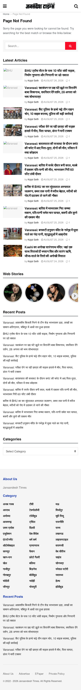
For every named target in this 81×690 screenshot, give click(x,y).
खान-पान (7, 557)
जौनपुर (6, 587)
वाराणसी (60, 545)
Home (6, 14)
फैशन (32, 551)
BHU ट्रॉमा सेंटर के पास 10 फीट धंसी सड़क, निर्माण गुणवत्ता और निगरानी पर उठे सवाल (50, 72)
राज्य (58, 527)
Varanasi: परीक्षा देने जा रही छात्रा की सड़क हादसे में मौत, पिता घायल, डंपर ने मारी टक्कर (50, 128)
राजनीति (60, 522)
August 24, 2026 (53, 261)
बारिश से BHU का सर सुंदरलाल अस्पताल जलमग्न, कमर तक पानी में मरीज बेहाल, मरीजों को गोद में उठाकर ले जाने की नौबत (51, 191)
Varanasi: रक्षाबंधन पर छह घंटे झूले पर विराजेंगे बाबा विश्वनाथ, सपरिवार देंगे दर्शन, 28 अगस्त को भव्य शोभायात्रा (51, 92)
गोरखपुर (7, 575)
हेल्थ (58, 581)
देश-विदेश (34, 533)
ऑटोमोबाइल (9, 545)
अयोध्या (6, 516)
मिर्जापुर (59, 510)
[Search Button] (76, 6)
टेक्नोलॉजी (34, 510)
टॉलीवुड (33, 516)
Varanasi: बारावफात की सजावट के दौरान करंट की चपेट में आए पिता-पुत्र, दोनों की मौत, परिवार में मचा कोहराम (51, 148)
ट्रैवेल (32, 522)
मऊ (57, 504)
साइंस (58, 557)
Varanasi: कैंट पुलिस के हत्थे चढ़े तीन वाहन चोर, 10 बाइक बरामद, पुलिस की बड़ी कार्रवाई (49, 111)
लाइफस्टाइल (62, 539)
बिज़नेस (33, 569)
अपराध (6, 510)
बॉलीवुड (33, 575)
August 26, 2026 (53, 80)
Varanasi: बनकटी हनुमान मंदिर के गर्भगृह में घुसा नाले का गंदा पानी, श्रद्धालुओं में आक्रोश (51, 232)
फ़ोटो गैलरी (34, 557)
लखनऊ (59, 533)
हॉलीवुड (59, 587)
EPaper (39, 673)
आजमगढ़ (7, 522)
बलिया (32, 563)
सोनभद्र (60, 563)
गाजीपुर (6, 569)
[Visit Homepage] (40, 6)
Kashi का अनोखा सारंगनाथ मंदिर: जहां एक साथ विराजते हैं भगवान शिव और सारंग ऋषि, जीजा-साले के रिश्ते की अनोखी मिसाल (48, 251)
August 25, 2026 (53, 119)
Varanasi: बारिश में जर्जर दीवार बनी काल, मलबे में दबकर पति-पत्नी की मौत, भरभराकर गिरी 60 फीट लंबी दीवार (51, 169)
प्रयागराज (34, 545)
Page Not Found (21, 14)
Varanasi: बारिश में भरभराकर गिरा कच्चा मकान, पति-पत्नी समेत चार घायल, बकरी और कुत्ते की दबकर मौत (51, 212)
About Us (8, 673)
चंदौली (6, 581)
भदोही (32, 581)
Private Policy (57, 673)
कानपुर (6, 551)
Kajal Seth (33, 80)
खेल (5, 563)
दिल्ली (32, 527)
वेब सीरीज (60, 551)
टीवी (31, 504)
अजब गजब (8, 504)
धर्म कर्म (32, 539)
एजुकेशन (7, 533)
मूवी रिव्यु (60, 516)
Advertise (24, 673)
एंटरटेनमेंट (8, 539)
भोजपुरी (33, 587)
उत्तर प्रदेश (8, 527)
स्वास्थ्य (59, 575)
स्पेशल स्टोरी (62, 569)
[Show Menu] (5, 6)
